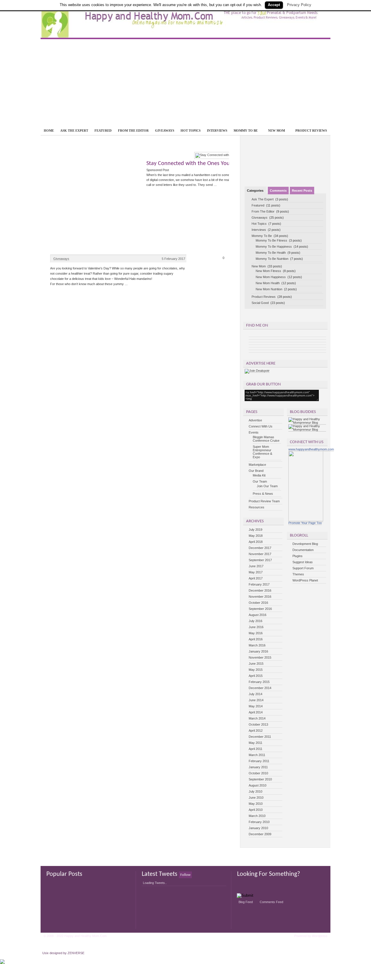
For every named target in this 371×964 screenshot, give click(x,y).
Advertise (255, 420)
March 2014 (257, 718)
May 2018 (256, 535)
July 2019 (255, 529)
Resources (256, 507)
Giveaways (164, 130)
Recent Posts (302, 190)
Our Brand (256, 470)
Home (49, 130)
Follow (185, 875)
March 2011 (257, 755)
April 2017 (256, 578)
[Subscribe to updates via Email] (289, 152)
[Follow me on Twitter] (285, 152)
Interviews (217, 130)
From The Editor (133, 130)
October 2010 (258, 773)
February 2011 (259, 761)
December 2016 (260, 590)
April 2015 (256, 675)
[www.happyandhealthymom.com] (305, 520)
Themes (298, 574)
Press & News (263, 493)
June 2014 (256, 700)
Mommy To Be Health (271, 252)
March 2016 (257, 645)
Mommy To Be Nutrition (272, 258)
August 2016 (257, 615)
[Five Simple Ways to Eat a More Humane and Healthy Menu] (139, 155)
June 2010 (256, 797)
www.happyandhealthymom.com (311, 449)
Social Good (260, 303)
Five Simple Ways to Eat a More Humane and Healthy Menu (131, 163)
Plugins (297, 556)
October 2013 (258, 724)
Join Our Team (267, 486)
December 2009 (260, 834)
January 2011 (258, 767)
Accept (274, 5)
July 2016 (255, 621)
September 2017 (260, 560)
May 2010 (256, 803)
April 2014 (256, 712)
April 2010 (256, 809)
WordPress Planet (305, 580)
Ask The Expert (74, 130)
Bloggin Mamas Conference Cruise (266, 438)
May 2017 (256, 572)
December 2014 (260, 688)
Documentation (303, 550)
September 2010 (260, 779)
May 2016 (256, 633)
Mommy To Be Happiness (274, 246)
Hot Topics (191, 130)
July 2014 (255, 694)
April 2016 (256, 639)
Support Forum (303, 568)
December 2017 (260, 548)
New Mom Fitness (268, 271)
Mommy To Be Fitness (271, 240)
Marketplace (257, 464)
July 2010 (255, 791)
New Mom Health (268, 283)
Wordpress (320, 936)
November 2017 (260, 554)
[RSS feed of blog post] (282, 152)
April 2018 (256, 541)
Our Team (260, 481)
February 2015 (259, 682)
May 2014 (256, 706)
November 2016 (260, 596)
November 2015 (260, 657)
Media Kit (259, 475)
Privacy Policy (299, 5)
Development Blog (305, 544)
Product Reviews (311, 130)
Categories (255, 190)
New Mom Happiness (271, 277)
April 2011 (255, 749)
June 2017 (256, 566)
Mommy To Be (244, 131)
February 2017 (259, 584)
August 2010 (257, 785)
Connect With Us (260, 426)
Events (254, 432)
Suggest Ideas (302, 562)
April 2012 (256, 730)
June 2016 (256, 627)
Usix (45, 953)
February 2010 (259, 822)
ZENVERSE (76, 953)
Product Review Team (264, 501)
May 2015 (256, 669)
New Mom (275, 131)
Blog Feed (246, 902)
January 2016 (258, 651)
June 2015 (256, 663)
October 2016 (258, 602)
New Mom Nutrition (269, 289)
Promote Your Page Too (305, 523)
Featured (103, 130)
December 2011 (260, 736)
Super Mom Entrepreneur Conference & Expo (262, 452)
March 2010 (257, 816)
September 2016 (260, 608)
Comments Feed (271, 902)
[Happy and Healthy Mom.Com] (185, 35)
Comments (278, 190)
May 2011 (255, 742)
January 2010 (258, 828)
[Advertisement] (185, 82)
